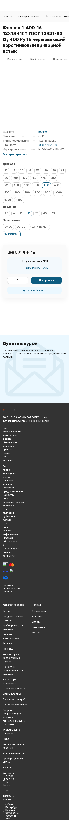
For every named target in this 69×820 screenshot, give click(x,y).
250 (16, 185)
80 (6, 178)
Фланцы (7, 643)
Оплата (36, 621)
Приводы (8, 648)
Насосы (7, 767)
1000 (58, 192)
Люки (6, 738)
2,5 (6, 213)
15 (13, 170)
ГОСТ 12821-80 (47, 145)
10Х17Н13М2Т (39, 226)
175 (43, 178)
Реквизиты (38, 627)
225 (6, 185)
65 (62, 170)
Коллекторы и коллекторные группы (11, 658)
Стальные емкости (14, 688)
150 (34, 178)
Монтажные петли (14, 753)
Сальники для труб (14, 699)
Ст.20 (8, 226)
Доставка (37, 616)
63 (53, 213)
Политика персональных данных (11, 588)
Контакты (37, 632)
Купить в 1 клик (33, 290)
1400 (19, 200)
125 (25, 178)
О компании (39, 611)
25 (29, 170)
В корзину (46, 280)
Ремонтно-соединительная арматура (13, 670)
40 (46, 170)
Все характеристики (15, 154)
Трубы (6, 611)
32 (37, 170)
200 (53, 178)
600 (17, 192)
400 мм (42, 131)
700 (27, 192)
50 (54, 170)
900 (47, 192)
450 (56, 185)
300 (26, 185)
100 (15, 178)
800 (37, 192)
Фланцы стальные (29, 16)
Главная (7, 16)
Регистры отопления (15, 704)
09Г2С (21, 226)
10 (6, 170)
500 (7, 192)
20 (21, 170)
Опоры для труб (12, 693)
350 (36, 185)
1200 (7, 200)
